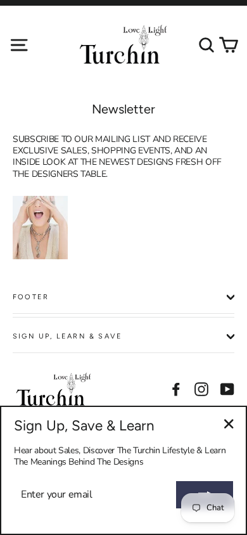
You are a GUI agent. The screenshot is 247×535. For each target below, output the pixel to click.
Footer (31, 297)
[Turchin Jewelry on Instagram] (201, 389)
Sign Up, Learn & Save (67, 336)
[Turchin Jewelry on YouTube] (227, 389)
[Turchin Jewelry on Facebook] (176, 389)
